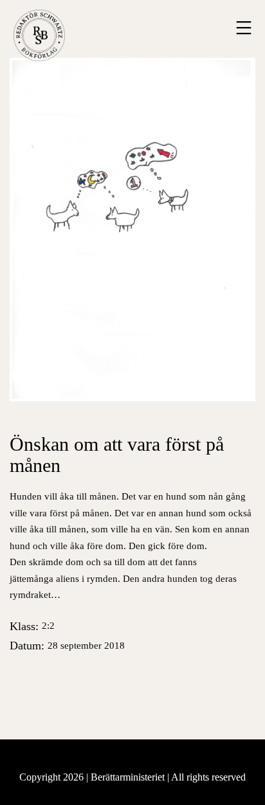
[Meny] (242, 28)
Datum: (67, 645)
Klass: (32, 626)
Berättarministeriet (129, 777)
